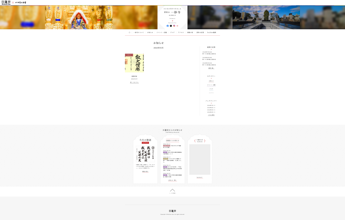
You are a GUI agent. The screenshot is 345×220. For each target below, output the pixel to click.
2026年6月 (210, 107)
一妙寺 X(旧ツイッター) (171, 26)
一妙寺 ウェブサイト (177, 26)
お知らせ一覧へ (172, 180)
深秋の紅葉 (200, 32)
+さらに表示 (211, 114)
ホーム (129, 32)
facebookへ (200, 177)
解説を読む (145, 171)
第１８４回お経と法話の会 (209, 53)
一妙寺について (139, 32)
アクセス (181, 32)
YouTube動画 (211, 32)
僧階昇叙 (134, 76)
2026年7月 (210, 105)
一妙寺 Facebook (168, 26)
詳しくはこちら (134, 82)
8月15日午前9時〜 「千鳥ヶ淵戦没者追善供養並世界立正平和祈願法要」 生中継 (172, 168)
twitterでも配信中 (143, 168)
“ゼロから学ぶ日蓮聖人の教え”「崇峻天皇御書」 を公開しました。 (172, 160)
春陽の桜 (190, 32)
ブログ (172, 32)
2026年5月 (210, 109)
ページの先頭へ (172, 193)
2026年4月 (210, 112)
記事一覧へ (211, 68)
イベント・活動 (162, 32)
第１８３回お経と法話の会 (209, 59)
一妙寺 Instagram (174, 26)
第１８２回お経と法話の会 (209, 64)
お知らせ (150, 32)
